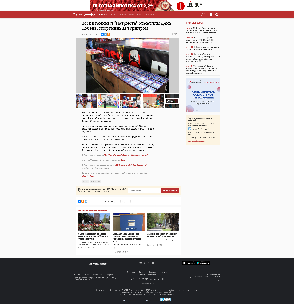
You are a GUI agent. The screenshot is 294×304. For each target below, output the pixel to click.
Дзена (123, 160)
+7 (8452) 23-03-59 (196, 138)
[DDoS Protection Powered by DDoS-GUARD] (165, 300)
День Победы (95, 182)
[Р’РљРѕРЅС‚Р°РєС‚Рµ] (102, 34)
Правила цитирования (147, 274)
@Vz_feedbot (88, 175)
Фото (131, 14)
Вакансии (143, 272)
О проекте (131, 272)
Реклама (152, 272)
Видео (123, 14)
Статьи (113, 14)
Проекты (150, 14)
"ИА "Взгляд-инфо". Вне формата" (130, 165)
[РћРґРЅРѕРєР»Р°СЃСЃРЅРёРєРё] (108, 34)
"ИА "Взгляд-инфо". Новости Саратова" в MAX (126, 155)
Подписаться (170, 190)
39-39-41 (211, 138)
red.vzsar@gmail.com (196, 141)
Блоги (140, 14)
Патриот (85, 182)
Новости (102, 14)
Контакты (163, 272)
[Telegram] (105, 34)
